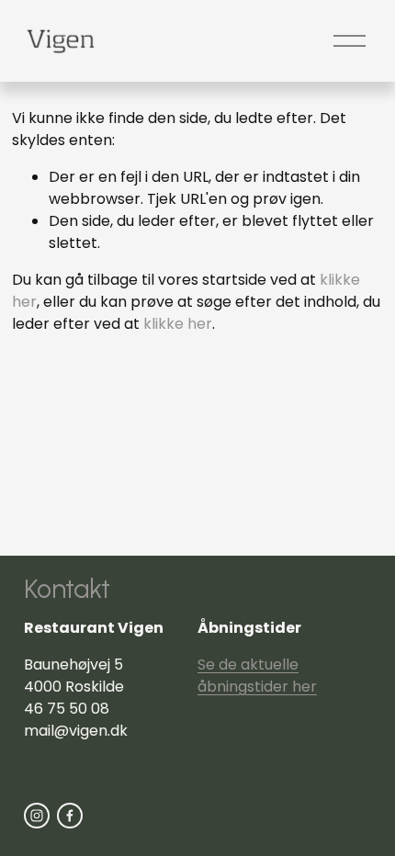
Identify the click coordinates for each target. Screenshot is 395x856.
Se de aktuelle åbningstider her (257, 675)
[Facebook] (70, 815)
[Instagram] (37, 815)
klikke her (177, 323)
